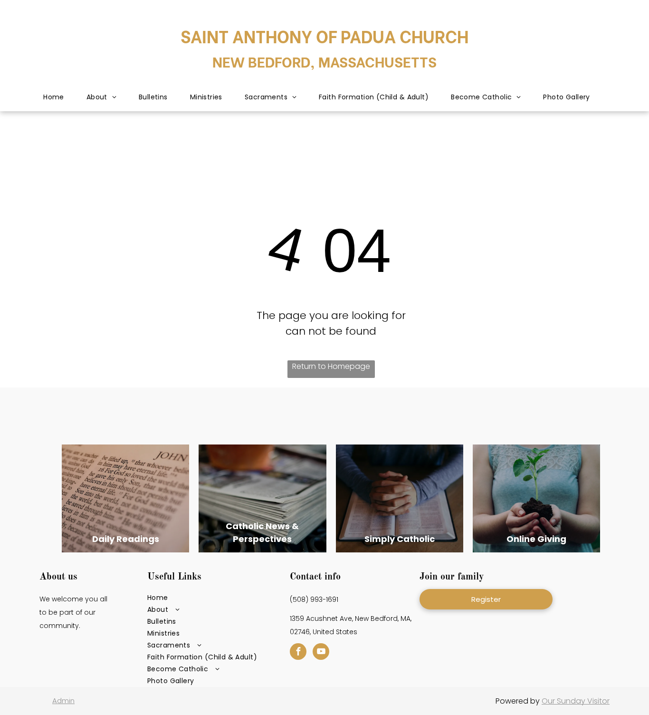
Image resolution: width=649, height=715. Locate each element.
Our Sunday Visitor (576, 701)
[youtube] (321, 652)
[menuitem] (54, 97)
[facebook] (298, 652)
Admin (63, 700)
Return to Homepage (331, 366)
